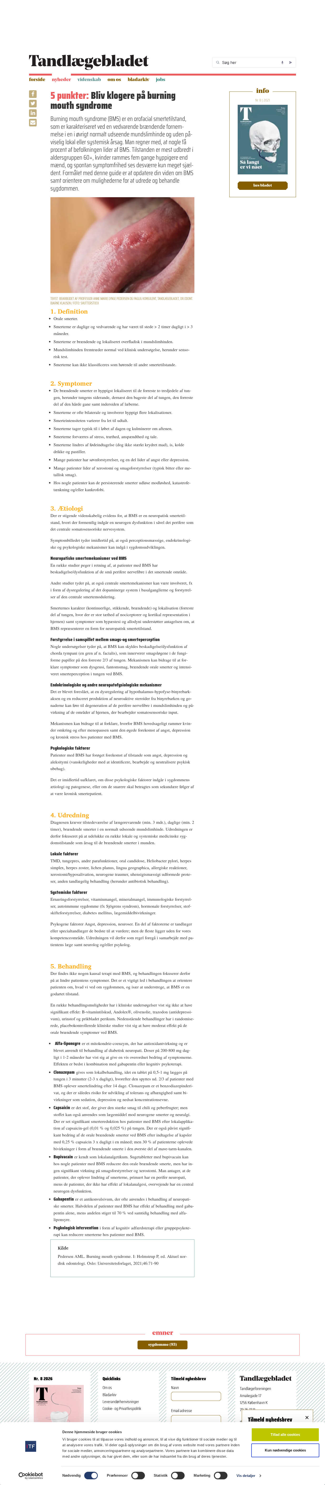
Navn (175, 1387)
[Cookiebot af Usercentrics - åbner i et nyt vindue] (31, 1475)
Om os (114, 79)
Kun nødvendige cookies (285, 1450)
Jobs (160, 79)
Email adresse (181, 1410)
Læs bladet (262, 185)
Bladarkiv (138, 79)
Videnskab (89, 79)
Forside (37, 79)
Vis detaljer (245, 1476)
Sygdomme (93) (162, 1345)
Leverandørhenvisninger (121, 1401)
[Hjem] (89, 62)
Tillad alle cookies (285, 1434)
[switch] (138, 1475)
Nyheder (61, 79)
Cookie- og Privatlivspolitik (122, 1408)
